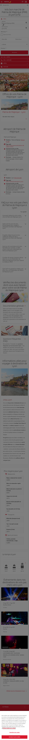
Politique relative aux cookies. (9, 728)
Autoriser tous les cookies (14, 737)
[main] (14, 725)
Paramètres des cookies (14, 732)
